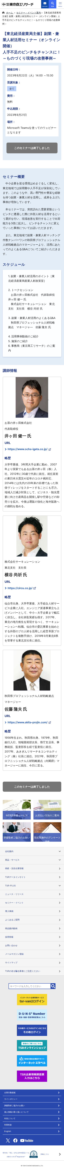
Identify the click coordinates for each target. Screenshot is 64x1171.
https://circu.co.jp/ (20, 588)
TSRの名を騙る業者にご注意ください (22, 971)
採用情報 (9, 937)
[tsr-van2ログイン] (32, 999)
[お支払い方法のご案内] (47, 809)
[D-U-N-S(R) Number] (32, 1014)
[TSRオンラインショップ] (32, 1045)
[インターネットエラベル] (32, 1060)
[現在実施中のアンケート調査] (47, 831)
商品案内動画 (11, 928)
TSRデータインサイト (15, 877)
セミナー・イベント (14, 902)
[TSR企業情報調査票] (32, 1076)
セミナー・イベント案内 (28, 12)
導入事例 (9, 911)
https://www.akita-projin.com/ (28, 722)
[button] (60, 4)
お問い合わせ (11, 945)
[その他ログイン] (32, 1030)
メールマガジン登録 (14, 954)
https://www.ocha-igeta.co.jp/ (28, 449)
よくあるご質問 (12, 919)
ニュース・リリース (14, 894)
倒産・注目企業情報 (14, 868)
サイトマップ (11, 962)
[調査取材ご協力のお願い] (17, 831)
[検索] (53, 986)
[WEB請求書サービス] (17, 809)
